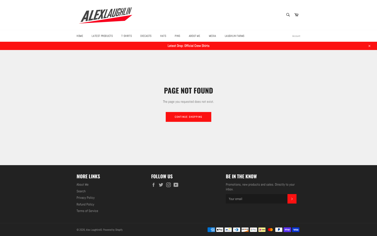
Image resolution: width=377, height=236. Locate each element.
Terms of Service (87, 211)
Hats (163, 36)
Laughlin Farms (234, 36)
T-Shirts (126, 36)
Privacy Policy (86, 197)
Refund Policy (85, 204)
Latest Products (102, 36)
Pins (177, 36)
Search (81, 191)
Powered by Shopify (113, 229)
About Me (194, 36)
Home (80, 36)
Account (296, 36)
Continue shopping (188, 116)
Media (212, 36)
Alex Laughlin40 (94, 229)
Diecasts (146, 36)
